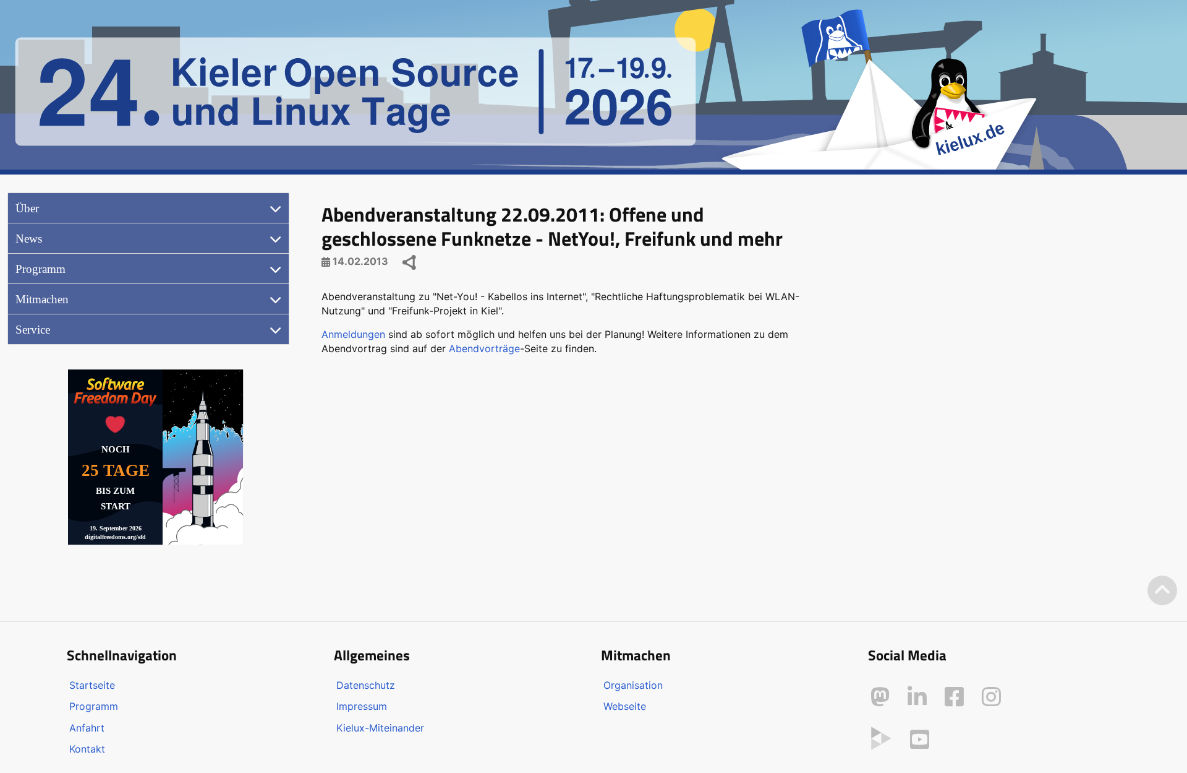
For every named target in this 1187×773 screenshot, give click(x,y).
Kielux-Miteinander (380, 728)
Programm (40, 268)
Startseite (92, 685)
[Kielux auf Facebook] (954, 697)
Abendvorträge (484, 348)
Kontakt (87, 749)
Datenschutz (365, 685)
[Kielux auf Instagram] (991, 697)
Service (32, 329)
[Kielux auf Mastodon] (880, 697)
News (28, 238)
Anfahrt (86, 728)
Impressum (361, 706)
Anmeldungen (353, 334)
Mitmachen (42, 299)
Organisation (633, 685)
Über (27, 208)
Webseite (624, 706)
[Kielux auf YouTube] (919, 739)
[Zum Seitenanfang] (1162, 590)
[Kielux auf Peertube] (881, 737)
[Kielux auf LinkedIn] (917, 697)
